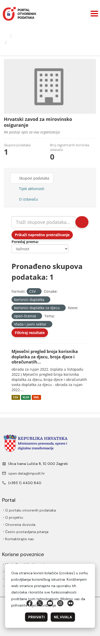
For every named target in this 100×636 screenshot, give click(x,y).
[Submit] (81, 222)
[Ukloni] (38, 292)
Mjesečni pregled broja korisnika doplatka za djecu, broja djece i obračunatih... (45, 357)
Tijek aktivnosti (31, 188)
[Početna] (5, 36)
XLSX (26, 397)
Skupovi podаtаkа (33, 178)
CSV (15, 397)
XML (36, 397)
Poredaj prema (25, 241)
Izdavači (23, 36)
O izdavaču (28, 199)
